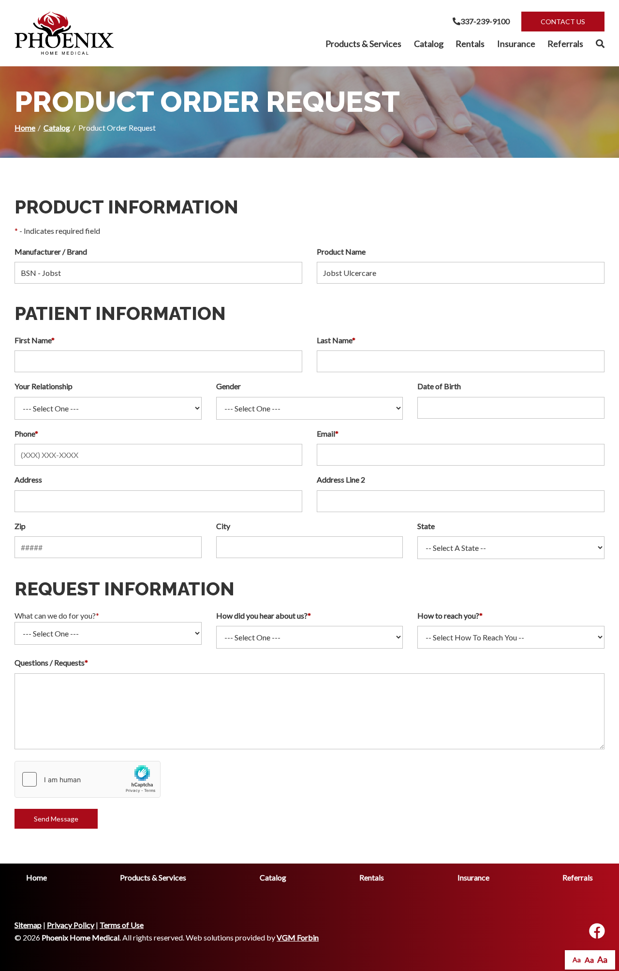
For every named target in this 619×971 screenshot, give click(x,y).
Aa (577, 960)
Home (25, 127)
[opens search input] (597, 44)
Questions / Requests (51, 662)
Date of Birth (439, 386)
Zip (20, 526)
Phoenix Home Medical (80, 937)
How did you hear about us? (263, 615)
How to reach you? (450, 615)
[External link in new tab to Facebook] (596, 931)
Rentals (470, 43)
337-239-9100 (485, 21)
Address (28, 479)
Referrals (565, 43)
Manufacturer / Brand (51, 251)
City (223, 526)
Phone (26, 433)
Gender (228, 386)
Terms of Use (122, 924)
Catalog (428, 43)
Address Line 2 (341, 479)
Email (328, 433)
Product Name (341, 251)
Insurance (516, 43)
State (426, 526)
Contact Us (563, 21)
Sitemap (28, 924)
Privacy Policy (70, 924)
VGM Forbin (298, 937)
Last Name (336, 340)
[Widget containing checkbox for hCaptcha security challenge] (88, 779)
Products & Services (363, 43)
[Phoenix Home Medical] (64, 33)
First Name (35, 340)
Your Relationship (44, 386)
